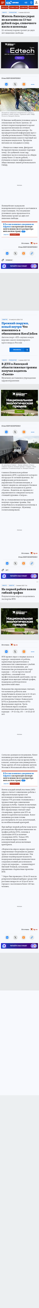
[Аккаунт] (36, 2)
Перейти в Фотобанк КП (26, 1095)
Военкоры (24, 7)
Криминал (9, 260)
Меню (2, 2)
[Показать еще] (32, 84)
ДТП (7, 570)
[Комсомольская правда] (12, 2)
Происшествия (14, 12)
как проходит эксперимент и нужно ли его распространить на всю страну (19, 227)
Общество (6, 234)
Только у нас (14, 7)
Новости (5, 7)
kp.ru (35, 243)
